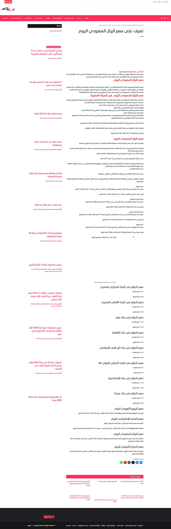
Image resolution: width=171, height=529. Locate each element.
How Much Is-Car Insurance (48, 114)
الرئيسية (5, 18)
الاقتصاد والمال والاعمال (129, 25)
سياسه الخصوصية (69, 18)
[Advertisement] (104, 53)
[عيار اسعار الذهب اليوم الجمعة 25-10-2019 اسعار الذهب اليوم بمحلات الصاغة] (131, 487)
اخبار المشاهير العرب (16, 18)
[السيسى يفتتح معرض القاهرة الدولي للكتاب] (105, 489)
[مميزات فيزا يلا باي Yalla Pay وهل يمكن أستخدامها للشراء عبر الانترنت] (45, 349)
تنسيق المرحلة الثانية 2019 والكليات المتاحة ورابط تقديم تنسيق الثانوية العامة (79, 497)
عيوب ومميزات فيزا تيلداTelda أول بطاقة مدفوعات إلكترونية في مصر (45, 331)
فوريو (29, 525)
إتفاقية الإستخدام (57, 18)
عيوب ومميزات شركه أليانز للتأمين (45, 265)
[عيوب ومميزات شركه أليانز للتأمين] (45, 251)
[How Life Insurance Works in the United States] (45, 160)
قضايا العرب (28, 18)
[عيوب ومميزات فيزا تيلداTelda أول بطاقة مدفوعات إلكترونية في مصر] (45, 314)
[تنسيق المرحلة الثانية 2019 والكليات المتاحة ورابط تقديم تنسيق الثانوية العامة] (78, 487)
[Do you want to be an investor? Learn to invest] (45, 69)
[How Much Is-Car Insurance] (45, 100)
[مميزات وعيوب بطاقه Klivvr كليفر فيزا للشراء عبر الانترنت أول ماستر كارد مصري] (45, 279)
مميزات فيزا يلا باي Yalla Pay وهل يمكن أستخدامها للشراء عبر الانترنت (45, 365)
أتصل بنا (86, 18)
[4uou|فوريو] (9, 9)
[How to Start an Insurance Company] (45, 128)
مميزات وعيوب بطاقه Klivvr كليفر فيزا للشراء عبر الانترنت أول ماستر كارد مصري (45, 296)
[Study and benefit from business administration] (45, 220)
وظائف (48, 18)
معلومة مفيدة (38, 18)
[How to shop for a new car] (45, 191)
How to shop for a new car (48, 205)
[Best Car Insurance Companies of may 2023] (45, 384)
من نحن (79, 18)
